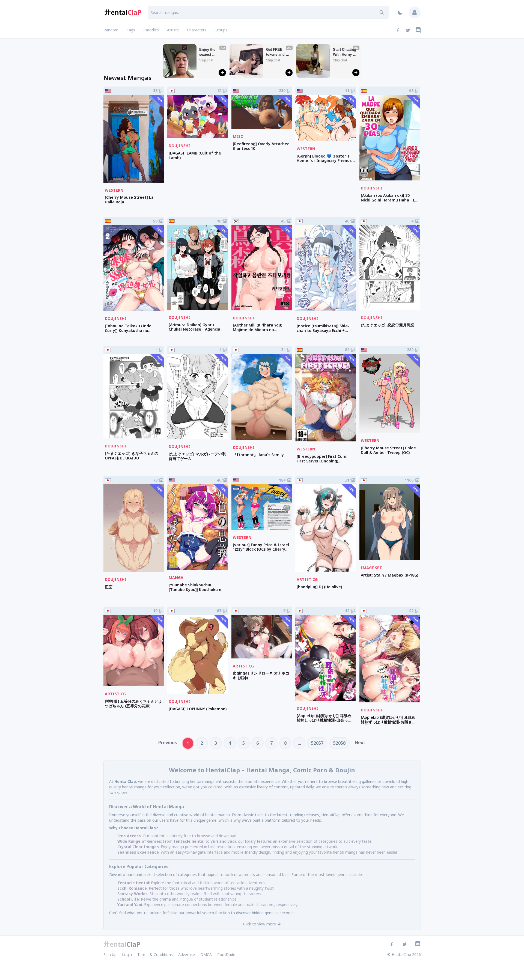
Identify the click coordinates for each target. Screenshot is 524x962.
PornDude (226, 954)
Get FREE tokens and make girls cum (276, 52)
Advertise (186, 954)
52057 (317, 743)
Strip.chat (206, 60)
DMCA (206, 954)
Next (360, 743)
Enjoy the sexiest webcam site (209, 52)
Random (110, 29)
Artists (173, 29)
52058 (339, 743)
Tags (131, 29)
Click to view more (259, 924)
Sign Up (110, 954)
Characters (196, 29)
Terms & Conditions (155, 954)
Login (127, 954)
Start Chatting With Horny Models (345, 52)
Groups (221, 29)
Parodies (151, 29)
